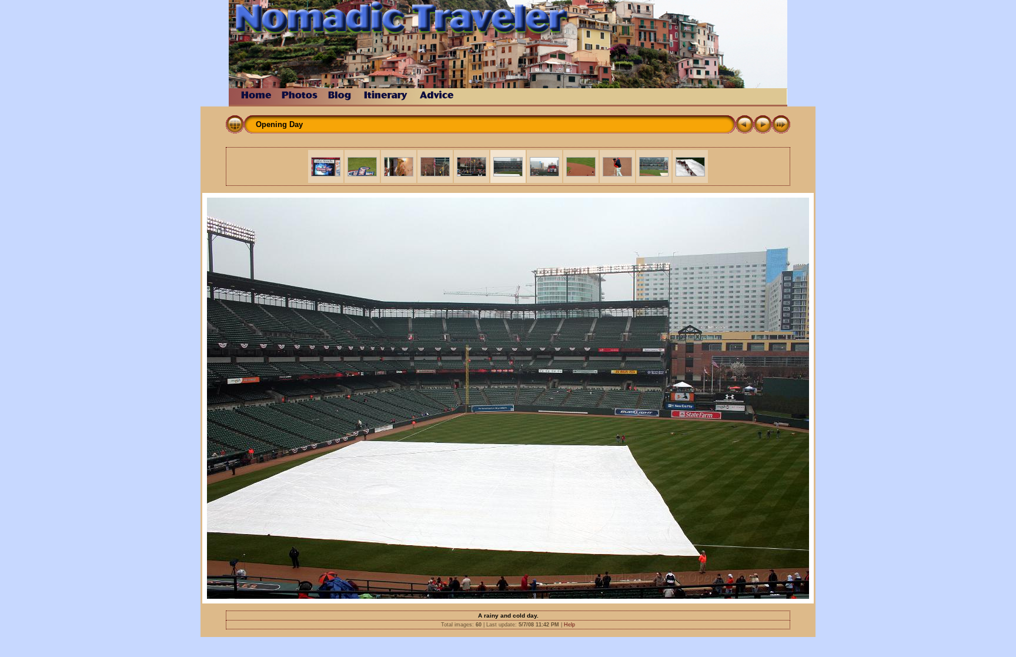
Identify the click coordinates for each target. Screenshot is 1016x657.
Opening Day (279, 124)
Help (569, 625)
